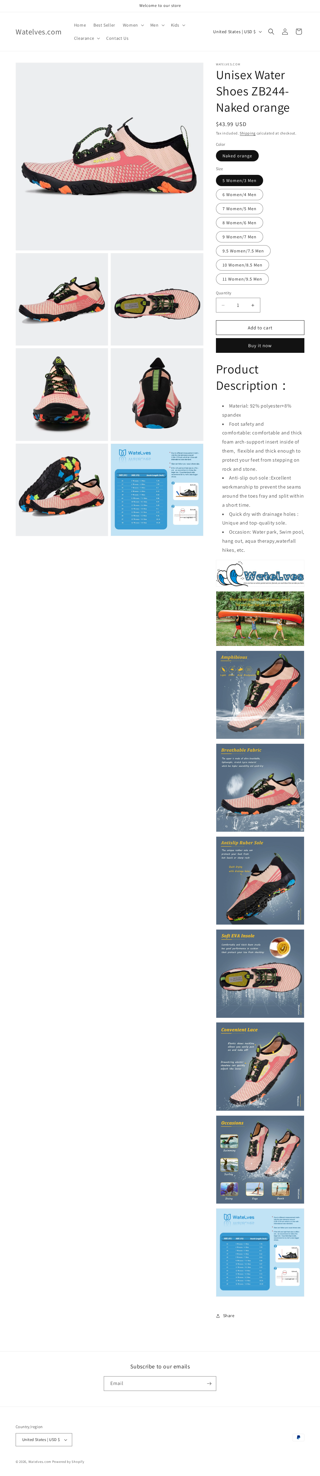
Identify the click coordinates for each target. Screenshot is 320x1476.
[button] (133, 25)
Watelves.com (39, 1461)
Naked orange (237, 156)
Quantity (224, 293)
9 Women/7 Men (239, 237)
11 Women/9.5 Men (242, 279)
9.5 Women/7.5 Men (243, 251)
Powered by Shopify (68, 1461)
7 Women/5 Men (239, 208)
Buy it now (260, 345)
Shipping (248, 133)
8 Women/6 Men (239, 223)
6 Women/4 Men (239, 194)
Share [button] (229, 1315)
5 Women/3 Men (239, 180)
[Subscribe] (209, 1383)
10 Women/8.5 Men (242, 265)
